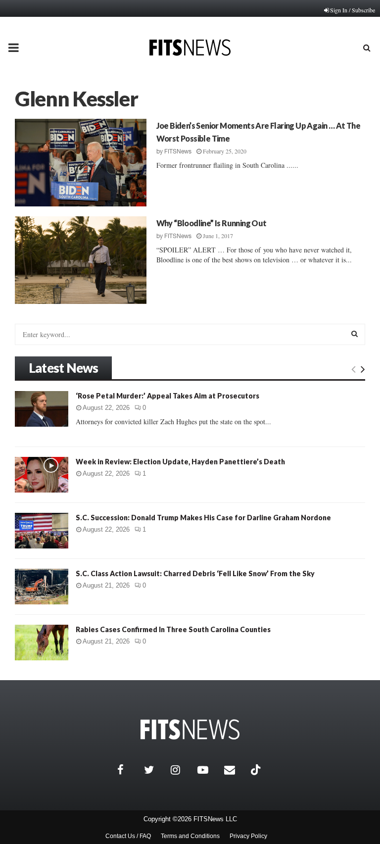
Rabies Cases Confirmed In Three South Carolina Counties (173, 629)
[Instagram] (181, 770)
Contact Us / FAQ (128, 836)
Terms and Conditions (190, 836)
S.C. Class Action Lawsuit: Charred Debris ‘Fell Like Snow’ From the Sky (195, 573)
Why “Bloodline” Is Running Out (211, 223)
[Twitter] (155, 770)
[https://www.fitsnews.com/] (190, 729)
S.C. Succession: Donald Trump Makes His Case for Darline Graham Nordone (203, 517)
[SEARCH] (354, 334)
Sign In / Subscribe (352, 10)
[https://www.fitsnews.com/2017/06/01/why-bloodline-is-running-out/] (80, 260)
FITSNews (177, 151)
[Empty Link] (353, 369)
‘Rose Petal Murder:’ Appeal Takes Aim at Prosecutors (167, 396)
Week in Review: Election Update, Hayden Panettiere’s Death (180, 461)
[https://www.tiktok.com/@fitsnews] (257, 770)
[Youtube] (208, 770)
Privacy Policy (248, 836)
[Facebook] (128, 770)
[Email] (235, 770)
